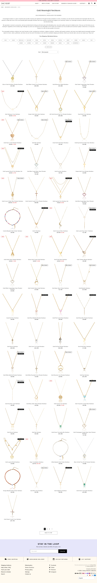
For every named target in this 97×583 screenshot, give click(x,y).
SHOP (36, 3)
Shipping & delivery (6, 565)
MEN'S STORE (46, 3)
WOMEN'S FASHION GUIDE (68, 3)
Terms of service (29, 567)
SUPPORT (82, 3)
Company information (91, 568)
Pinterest (53, 569)
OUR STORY (55, 3)
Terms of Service (90, 566)
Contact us (28, 574)
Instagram (53, 572)
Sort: (39, 52)
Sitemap (27, 572)
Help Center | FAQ (6, 567)
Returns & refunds (6, 572)
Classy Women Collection (89, 570)
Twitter (52, 567)
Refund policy (28, 565)
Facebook (53, 565)
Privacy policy (29, 569)
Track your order (5, 569)
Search (3, 574)
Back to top (48, 532)
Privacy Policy (93, 565)
